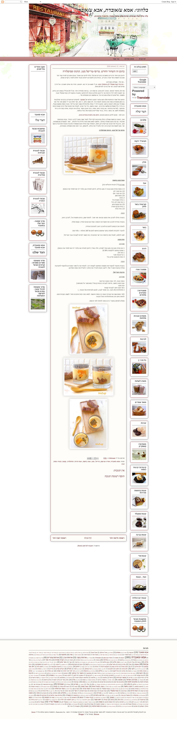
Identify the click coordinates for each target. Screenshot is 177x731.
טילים (100, 671)
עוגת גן (77, 688)
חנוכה (80, 669)
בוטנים (141, 660)
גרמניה (99, 664)
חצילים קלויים (60, 669)
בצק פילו (97, 662)
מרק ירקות (56, 679)
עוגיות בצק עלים (45, 686)
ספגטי (82, 684)
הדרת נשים (115, 666)
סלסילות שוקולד (101, 684)
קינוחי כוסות (58, 461)
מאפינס (43, 675)
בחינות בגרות (114, 660)
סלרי (87, 684)
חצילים (69, 669)
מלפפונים (69, 677)
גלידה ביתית (121, 664)
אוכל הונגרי (46, 652)
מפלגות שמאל (91, 679)
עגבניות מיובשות (48, 684)
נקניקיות (76, 682)
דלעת (45, 664)
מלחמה (93, 677)
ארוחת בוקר (82, 657)
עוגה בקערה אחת (98, 686)
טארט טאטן (32, 669)
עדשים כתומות (139, 686)
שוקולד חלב (73, 702)
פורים (116, 693)
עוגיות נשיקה (134, 688)
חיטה (144, 669)
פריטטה (88, 695)
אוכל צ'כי (119, 654)
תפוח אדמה (96, 706)
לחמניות (118, 675)
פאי (133, 693)
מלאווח (104, 677)
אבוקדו (131, 652)
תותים (136, 706)
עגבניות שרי (36, 684)
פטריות (99, 693)
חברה (64, 666)
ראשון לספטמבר (86, 699)
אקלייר (90, 657)
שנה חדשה (83, 704)
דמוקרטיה (38, 664)
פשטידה (68, 695)
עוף (76, 691)
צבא (37, 695)
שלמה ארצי (123, 704)
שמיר (107, 704)
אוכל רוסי (95, 654)
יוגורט (59, 671)
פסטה (31, 693)
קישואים (74, 697)
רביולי (78, 699)
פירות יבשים (77, 693)
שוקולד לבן (64, 702)
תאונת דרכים (50, 704)
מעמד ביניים (102, 679)
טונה (129, 671)
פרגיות (107, 695)
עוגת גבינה (86, 689)
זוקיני (91, 666)
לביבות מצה (131, 675)
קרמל (105, 699)
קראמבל (142, 699)
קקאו (30, 697)
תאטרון (42, 704)
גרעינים (93, 664)
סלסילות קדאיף (111, 684)
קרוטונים (127, 699)
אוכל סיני (135, 654)
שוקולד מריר (54, 702)
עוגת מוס (40, 688)
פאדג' (138, 693)
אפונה (116, 657)
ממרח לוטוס (53, 677)
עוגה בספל (109, 686)
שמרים (91, 704)
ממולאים (62, 677)
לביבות (31, 673)
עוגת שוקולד (114, 691)
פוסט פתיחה (129, 59)
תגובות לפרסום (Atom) (85, 546)
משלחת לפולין (144, 682)
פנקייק (44, 693)
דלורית (51, 664)
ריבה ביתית (34, 699)
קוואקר (112, 697)
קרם (123, 464)
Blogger (81, 714)
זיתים (77, 666)
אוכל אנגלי (94, 652)
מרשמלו (33, 679)
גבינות (145, 664)
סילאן (134, 684)
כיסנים (66, 673)
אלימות (31, 654)
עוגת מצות (33, 688)
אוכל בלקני (77, 652)
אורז (71, 655)
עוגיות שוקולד (106, 688)
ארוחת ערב (67, 657)
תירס (119, 706)
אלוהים (37, 654)
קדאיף (122, 697)
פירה (84, 693)
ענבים (36, 691)
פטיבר (110, 693)
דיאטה (58, 664)
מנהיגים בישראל (131, 680)
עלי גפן (52, 691)
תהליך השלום (144, 706)
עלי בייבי (59, 691)
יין (34, 671)
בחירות (105, 660)
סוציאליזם (33, 682)
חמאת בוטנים (97, 669)
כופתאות (89, 673)
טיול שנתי (107, 671)
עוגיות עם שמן (124, 688)
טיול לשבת (115, 671)
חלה (104, 669)
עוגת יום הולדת (60, 689)
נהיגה (89, 682)
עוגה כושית (84, 686)
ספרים (76, 684)
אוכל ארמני (85, 652)
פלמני (69, 693)
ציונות (32, 695)
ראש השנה (97, 699)
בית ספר (48, 660)
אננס (122, 657)
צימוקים (146, 697)
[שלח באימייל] (97, 458)
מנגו (93, 461)
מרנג (78, 679)
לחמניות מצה (97, 675)
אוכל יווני (39, 652)
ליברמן (90, 675)
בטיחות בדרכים (89, 660)
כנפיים (53, 673)
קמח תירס (59, 697)
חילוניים (139, 669)
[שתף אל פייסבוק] (90, 458)
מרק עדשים (47, 679)
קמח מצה (66, 697)
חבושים (70, 666)
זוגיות (96, 666)
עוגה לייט (74, 686)
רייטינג (138, 702)
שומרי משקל (88, 702)
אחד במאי (56, 654)
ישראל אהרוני (123, 673)
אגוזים (118, 652)
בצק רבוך (90, 662)
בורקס (122, 660)
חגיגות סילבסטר (56, 666)
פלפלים (63, 693)
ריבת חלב (145, 702)
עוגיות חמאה (35, 686)
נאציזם (95, 682)
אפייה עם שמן (105, 461)
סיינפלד (140, 684)
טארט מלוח (142, 671)
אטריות (49, 654)
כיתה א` (59, 673)
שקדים (69, 704)
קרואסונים (134, 699)
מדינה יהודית (144, 677)
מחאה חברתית (121, 677)
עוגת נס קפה (144, 691)
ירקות (141, 673)
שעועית (75, 704)
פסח (38, 693)
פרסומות (76, 695)
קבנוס (128, 697)
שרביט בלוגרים (60, 704)
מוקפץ (136, 677)
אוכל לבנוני (31, 652)
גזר (130, 664)
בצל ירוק (132, 662)
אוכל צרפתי (112, 654)
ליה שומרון (82, 675)
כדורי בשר (97, 673)
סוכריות (64, 682)
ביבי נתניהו (79, 660)
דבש (87, 664)
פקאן (117, 695)
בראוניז (77, 662)
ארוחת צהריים (53, 657)
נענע (83, 682)
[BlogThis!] (95, 458)
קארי (133, 697)
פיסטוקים (90, 693)
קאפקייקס (139, 697)
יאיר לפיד (72, 671)
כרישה (37, 673)
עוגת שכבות (103, 691)
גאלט (40, 662)
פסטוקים (142, 695)
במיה (34, 660)
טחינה (123, 671)
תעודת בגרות (111, 706)
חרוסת (45, 669)
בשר (70, 662)
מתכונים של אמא (118, 682)
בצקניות (83, 662)
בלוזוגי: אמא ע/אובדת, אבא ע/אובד (113, 9)
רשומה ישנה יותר (59, 538)
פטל (105, 693)
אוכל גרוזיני (61, 652)
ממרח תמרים (35, 677)
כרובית (42, 673)
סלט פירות (120, 684)
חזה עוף (31, 666)
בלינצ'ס (40, 660)
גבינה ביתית (34, 662)
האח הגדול (124, 666)
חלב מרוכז (124, 669)
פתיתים (44, 695)
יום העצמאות (41, 671)
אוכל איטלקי (103, 652)
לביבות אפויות (141, 675)
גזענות (137, 664)
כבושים (109, 673)
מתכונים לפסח (132, 682)
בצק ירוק (124, 662)
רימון (132, 702)
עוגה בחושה (87, 461)
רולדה (62, 699)
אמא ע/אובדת (115, 461)
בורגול (135, 660)
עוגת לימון (48, 688)
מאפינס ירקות (34, 675)
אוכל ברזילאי (69, 652)
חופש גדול (40, 666)
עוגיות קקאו (115, 688)
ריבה (41, 699)
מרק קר (39, 679)
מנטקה (82, 100)
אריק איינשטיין (39, 657)
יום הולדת (50, 671)
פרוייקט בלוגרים (99, 695)
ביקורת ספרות (60, 660)
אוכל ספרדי (127, 654)
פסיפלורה (70, 461)
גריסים (104, 664)
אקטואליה (98, 657)
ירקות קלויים (132, 673)
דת (131, 666)
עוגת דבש (69, 688)
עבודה (68, 684)
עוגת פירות (78, 461)
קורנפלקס (98, 697)
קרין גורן (120, 699)
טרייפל (97, 461)
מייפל (111, 677)
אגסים (111, 652)
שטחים (146, 704)
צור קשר (116, 59)
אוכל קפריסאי (103, 654)
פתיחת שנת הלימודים (55, 695)
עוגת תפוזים (93, 691)
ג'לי (50, 662)
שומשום (80, 702)
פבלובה (122, 693)
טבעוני (135, 671)
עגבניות (60, 684)
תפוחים (85, 706)
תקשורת (77, 706)
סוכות (69, 682)
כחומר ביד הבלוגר (78, 673)
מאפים (51, 675)
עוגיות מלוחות (144, 688)
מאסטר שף (59, 675)
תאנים (36, 704)
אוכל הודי (53, 652)
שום (94, 702)
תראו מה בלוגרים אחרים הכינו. (88, 115)
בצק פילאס (105, 662)
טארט (39, 669)
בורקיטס (128, 660)
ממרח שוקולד (44, 677)
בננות (139, 662)
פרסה (82, 695)
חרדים (51, 669)
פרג (112, 695)
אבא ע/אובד (143, 652)
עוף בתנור (68, 691)
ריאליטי (47, 699)
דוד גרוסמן (65, 664)
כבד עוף (116, 673)
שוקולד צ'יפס (40, 702)
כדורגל (103, 673)
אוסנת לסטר (78, 654)
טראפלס (86, 671)
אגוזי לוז (124, 652)
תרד (71, 706)
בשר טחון (63, 662)
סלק (93, 684)
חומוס (47, 666)
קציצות (46, 697)
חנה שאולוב (88, 669)
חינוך (133, 669)
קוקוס (64, 461)
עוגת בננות (96, 688)
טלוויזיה (93, 671)
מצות (84, 679)
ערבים (31, 691)
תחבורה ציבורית (127, 706)
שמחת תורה (114, 704)
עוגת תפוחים (83, 691)
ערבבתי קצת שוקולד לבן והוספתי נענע (111, 84)
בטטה (98, 660)
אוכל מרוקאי (143, 654)
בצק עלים (116, 662)
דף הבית (142, 59)
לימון (75, 675)
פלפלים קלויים (53, 693)
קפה (53, 697)
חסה (75, 669)
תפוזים (104, 706)
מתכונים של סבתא (105, 682)
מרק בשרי (65, 679)
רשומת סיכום (109, 702)
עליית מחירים (45, 691)
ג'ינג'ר (55, 662)
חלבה (117, 669)
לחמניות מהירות (109, 675)
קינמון (81, 697)
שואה (100, 702)
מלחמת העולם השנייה (81, 677)
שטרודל (140, 704)
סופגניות (53, 682)
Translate (143, 97)
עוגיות (55, 686)
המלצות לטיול (105, 666)
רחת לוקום (55, 699)
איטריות (43, 654)
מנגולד (141, 679)
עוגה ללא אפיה (64, 686)
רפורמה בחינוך (119, 702)
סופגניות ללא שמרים (43, 682)
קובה (117, 697)
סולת (58, 682)
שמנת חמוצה (100, 704)
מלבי (98, 677)
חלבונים (110, 669)
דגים (81, 664)
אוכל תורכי (87, 654)
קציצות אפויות (38, 697)
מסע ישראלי (111, 679)
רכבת (127, 702)
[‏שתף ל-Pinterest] (88, 458)
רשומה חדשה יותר (117, 538)
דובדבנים (74, 664)
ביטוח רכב (70, 660)
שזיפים (32, 702)
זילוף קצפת (84, 666)
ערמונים (144, 693)
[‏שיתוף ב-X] (93, 458)
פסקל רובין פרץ (125, 695)
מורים (130, 677)
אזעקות (63, 655)
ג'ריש (46, 662)
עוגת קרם (124, 691)
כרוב (48, 673)
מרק (73, 680)
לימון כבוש (68, 675)
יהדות (65, 671)
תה (31, 704)
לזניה (124, 675)
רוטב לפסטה (70, 699)
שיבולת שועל (132, 704)
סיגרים (146, 684)
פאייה (128, 693)
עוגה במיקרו (117, 686)
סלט (128, 684)
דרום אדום (138, 666)
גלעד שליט (112, 664)
